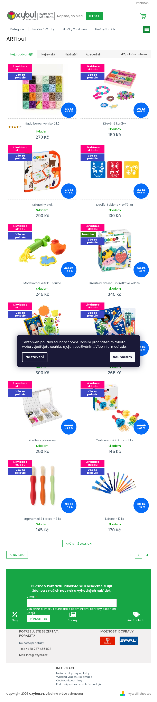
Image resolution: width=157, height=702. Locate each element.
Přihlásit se (38, 619)
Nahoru (19, 555)
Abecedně (93, 54)
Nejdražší (71, 54)
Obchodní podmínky (69, 680)
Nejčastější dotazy (31, 643)
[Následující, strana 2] (138, 555)
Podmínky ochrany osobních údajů (78, 684)
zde (123, 346)
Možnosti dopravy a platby (73, 673)
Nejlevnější (48, 54)
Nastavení (35, 357)
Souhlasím (122, 357)
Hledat (94, 16)
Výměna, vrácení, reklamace (74, 677)
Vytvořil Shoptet (139, 694)
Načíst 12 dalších (79, 544)
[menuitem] (17, 29)
